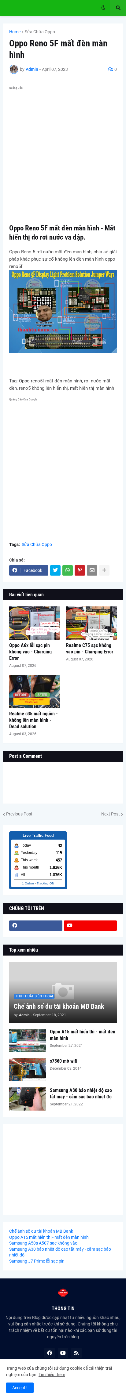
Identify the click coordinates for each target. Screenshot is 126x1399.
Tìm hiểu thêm (52, 1374)
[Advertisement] (63, 155)
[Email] (92, 570)
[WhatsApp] (67, 570)
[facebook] (35, 925)
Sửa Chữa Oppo (40, 32)
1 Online (28, 883)
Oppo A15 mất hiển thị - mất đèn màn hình (82, 1035)
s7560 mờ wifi (63, 1061)
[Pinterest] (80, 570)
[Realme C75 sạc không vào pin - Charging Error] (91, 623)
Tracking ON (45, 883)
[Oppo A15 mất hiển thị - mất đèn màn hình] (27, 1040)
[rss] (76, 1353)
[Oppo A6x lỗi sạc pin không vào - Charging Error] (34, 623)
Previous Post (19, 814)
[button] (103, 8)
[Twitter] (55, 570)
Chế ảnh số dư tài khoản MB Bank (59, 1006)
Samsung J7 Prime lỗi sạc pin (37, 1261)
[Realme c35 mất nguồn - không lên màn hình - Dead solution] (34, 691)
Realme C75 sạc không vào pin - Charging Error (89, 648)
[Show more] (104, 570)
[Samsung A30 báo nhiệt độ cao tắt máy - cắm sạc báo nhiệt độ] (27, 1099)
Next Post (110, 814)
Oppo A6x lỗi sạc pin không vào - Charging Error (30, 651)
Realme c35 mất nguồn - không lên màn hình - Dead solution (33, 720)
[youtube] (90, 925)
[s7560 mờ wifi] (27, 1069)
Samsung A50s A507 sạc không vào (43, 1243)
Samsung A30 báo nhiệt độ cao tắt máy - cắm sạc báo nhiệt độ (81, 1093)
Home (14, 32)
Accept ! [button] (20, 1387)
